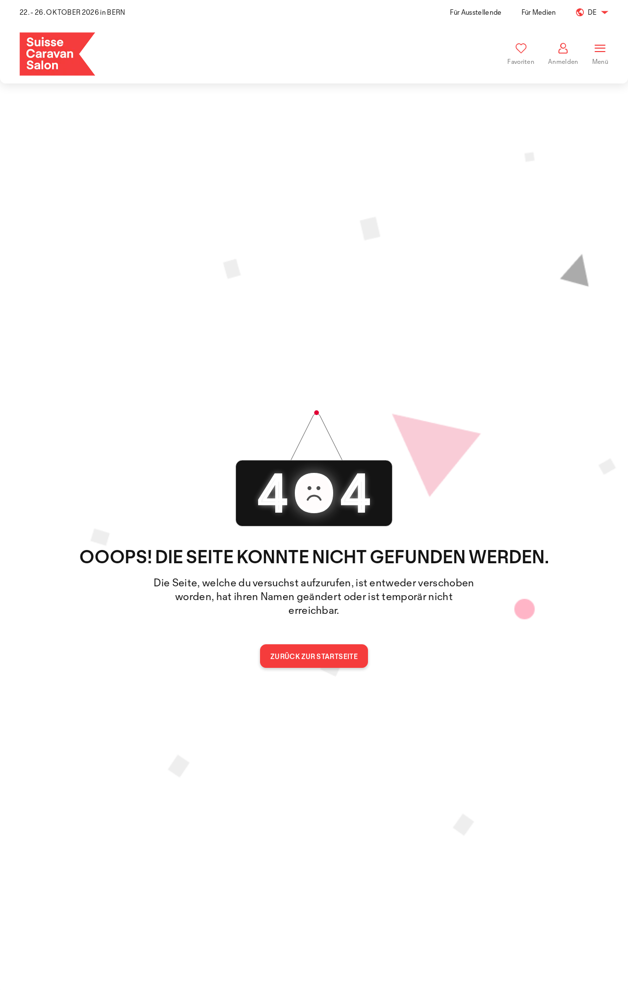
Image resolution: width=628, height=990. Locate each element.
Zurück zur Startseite (314, 656)
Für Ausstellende (475, 12)
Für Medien (539, 12)
